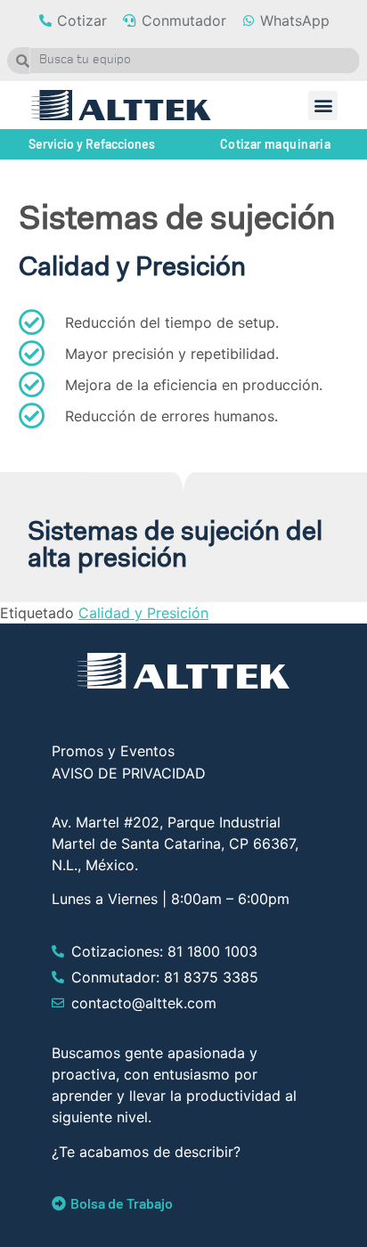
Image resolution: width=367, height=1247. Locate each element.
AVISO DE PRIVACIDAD (129, 773)
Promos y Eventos (113, 751)
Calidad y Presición (143, 613)
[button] (323, 105)
